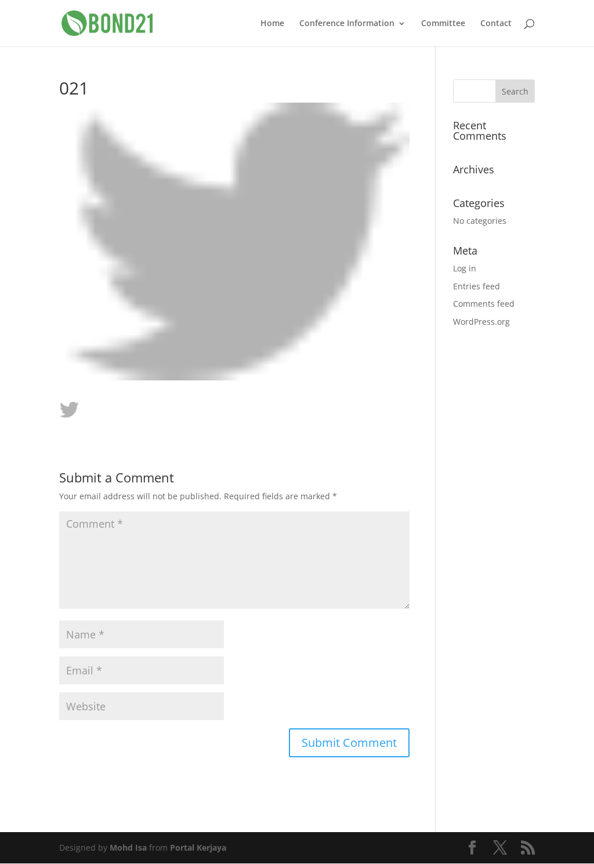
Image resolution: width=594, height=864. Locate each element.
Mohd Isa (128, 847)
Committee (443, 23)
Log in (464, 268)
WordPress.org (481, 321)
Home (272, 23)
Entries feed (476, 286)
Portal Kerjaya (198, 847)
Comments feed (484, 303)
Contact (496, 23)
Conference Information (346, 23)
